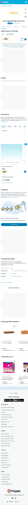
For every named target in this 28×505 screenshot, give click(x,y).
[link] (9, 338)
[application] (14, 148)
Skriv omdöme (16, 23)
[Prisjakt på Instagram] (15, 498)
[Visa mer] (2, 39)
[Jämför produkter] (25, 17)
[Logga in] (26, 2)
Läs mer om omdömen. (12, 197)
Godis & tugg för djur (7, 5)
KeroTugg (14, 273)
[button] (25, 9)
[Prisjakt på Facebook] (12, 498)
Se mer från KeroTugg (6, 282)
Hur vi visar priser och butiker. (16, 46)
